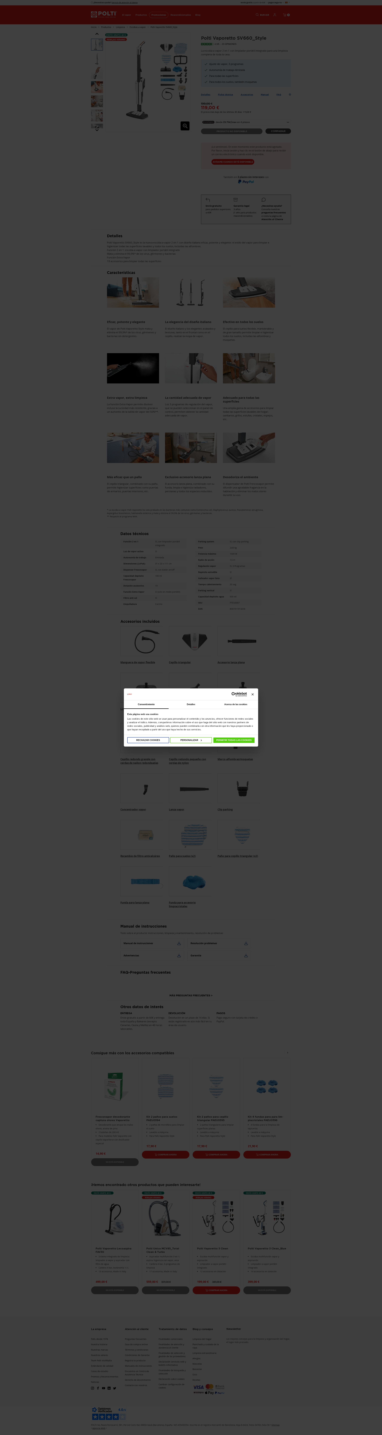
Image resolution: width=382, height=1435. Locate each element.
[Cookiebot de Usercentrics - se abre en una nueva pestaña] (234, 694)
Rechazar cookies (148, 740)
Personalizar (189, 740)
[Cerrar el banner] (252, 694)
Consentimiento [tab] (146, 704)
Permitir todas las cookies (234, 740)
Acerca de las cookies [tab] (235, 704)
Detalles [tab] (191, 704)
